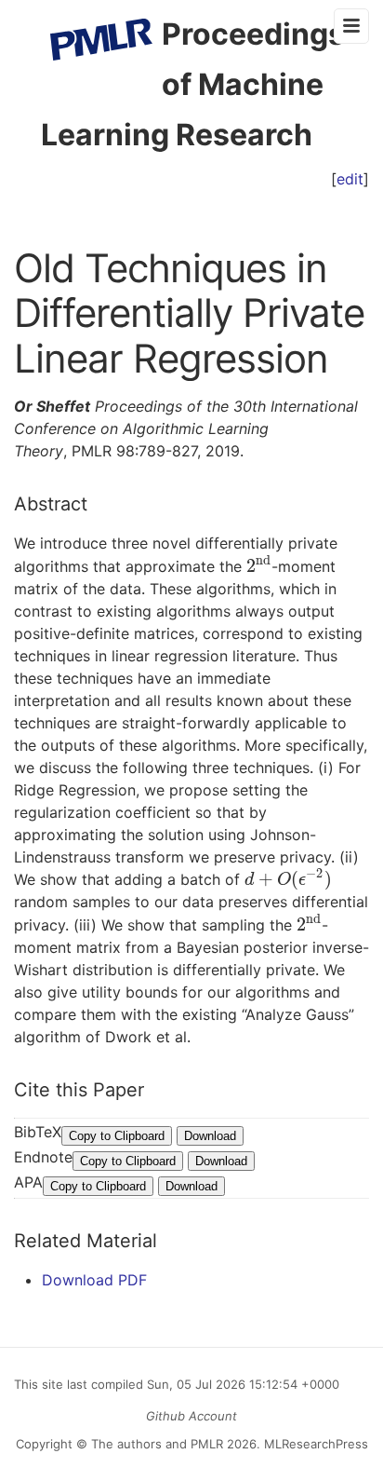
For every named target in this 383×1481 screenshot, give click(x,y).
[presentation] (258, 566)
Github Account (191, 1415)
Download (210, 1136)
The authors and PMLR (157, 1443)
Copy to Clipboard (117, 1136)
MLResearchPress (314, 1443)
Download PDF (94, 1279)
